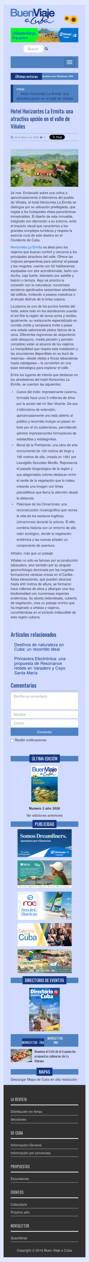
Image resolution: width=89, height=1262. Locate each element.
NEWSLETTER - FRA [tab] (33, 1042)
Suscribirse (19, 1238)
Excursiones (20, 1178)
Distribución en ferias (26, 1111)
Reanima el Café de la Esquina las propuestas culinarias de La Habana (55, 1056)
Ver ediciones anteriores (44, 815)
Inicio (20, 89)
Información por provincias (31, 1152)
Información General (26, 1145)
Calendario (19, 1204)
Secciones (18, 1119)
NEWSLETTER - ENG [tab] (55, 1040)
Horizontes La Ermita (26, 247)
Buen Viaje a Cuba (58, 1250)
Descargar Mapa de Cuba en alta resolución (44, 1079)
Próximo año (20, 1212)
